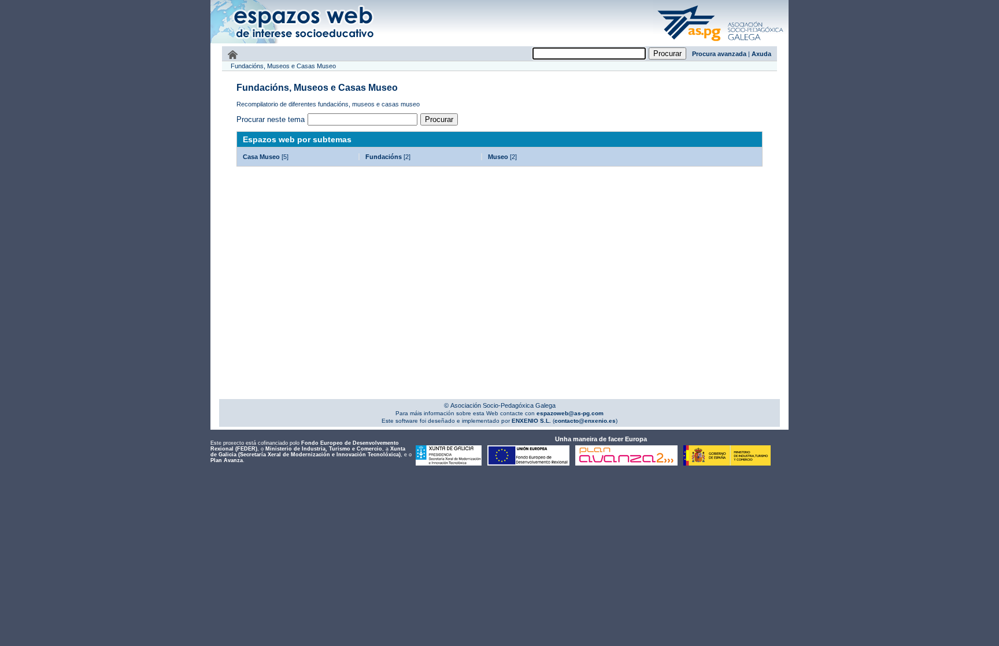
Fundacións (383, 156)
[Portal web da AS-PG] (721, 42)
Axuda (761, 53)
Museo (498, 156)
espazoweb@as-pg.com (569, 413)
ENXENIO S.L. (530, 421)
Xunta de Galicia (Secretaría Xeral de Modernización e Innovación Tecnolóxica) (307, 451)
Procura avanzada (719, 53)
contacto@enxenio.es (585, 421)
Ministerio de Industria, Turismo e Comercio (323, 449)
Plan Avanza (226, 460)
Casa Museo (261, 156)
